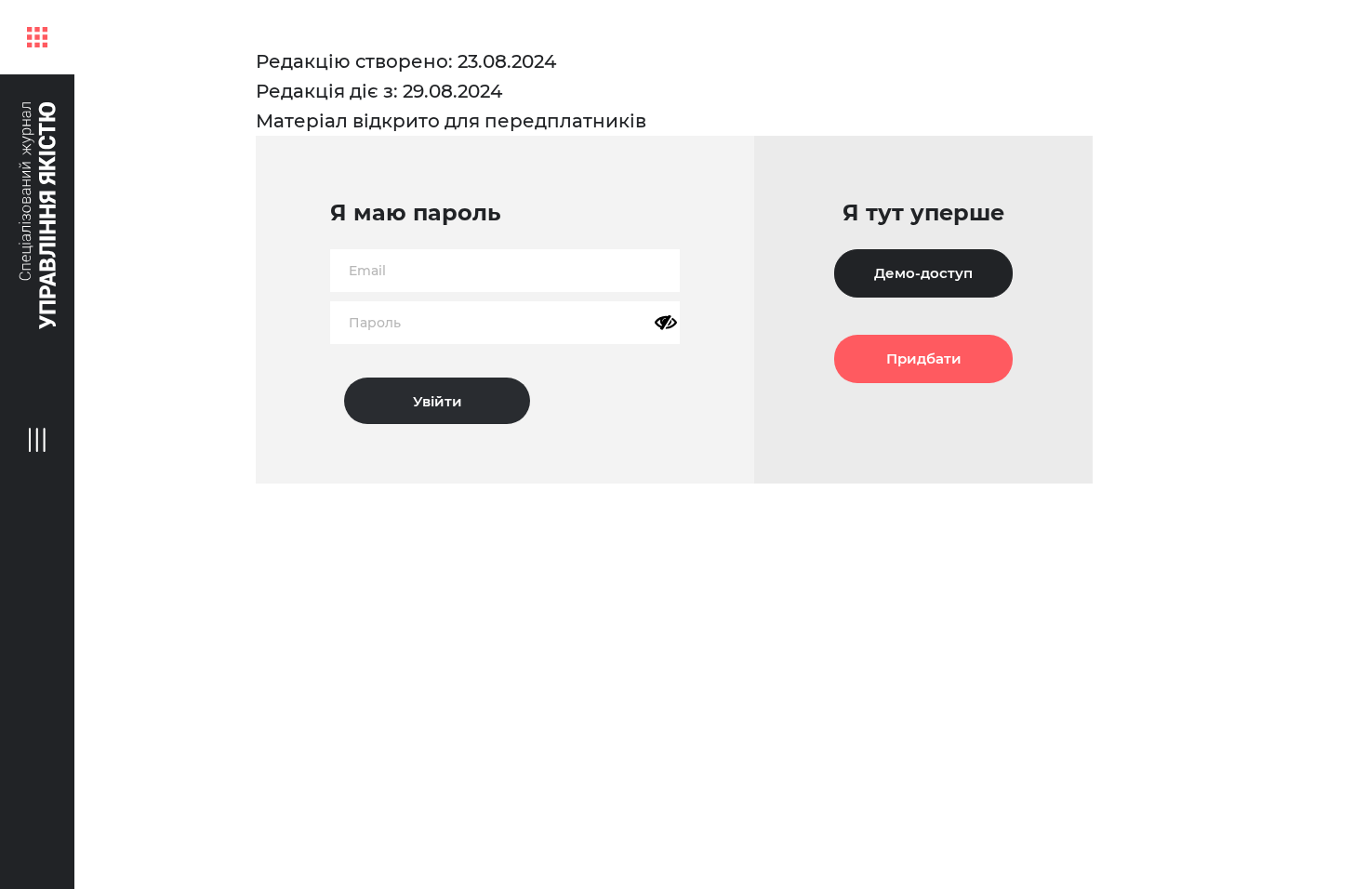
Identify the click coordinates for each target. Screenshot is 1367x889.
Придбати (924, 358)
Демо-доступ (923, 273)
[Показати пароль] (666, 322)
